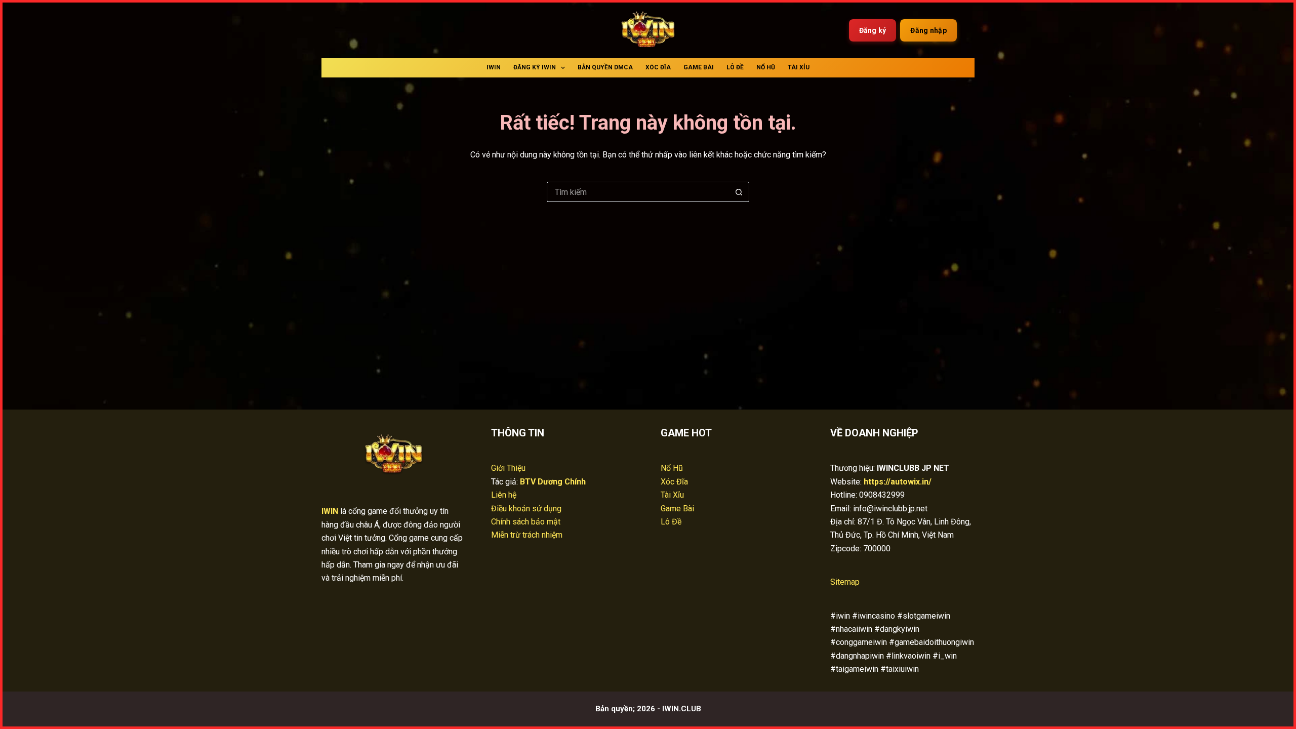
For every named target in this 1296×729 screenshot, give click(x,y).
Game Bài (698, 67)
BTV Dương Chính (553, 482)
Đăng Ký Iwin (534, 67)
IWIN (494, 67)
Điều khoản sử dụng (526, 508)
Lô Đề (735, 67)
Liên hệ (503, 495)
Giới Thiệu (508, 468)
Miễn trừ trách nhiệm (526, 535)
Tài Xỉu (798, 67)
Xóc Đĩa (658, 67)
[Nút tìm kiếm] (739, 192)
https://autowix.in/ (898, 482)
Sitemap (845, 582)
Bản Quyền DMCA (605, 67)
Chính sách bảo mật (525, 521)
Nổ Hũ (765, 67)
